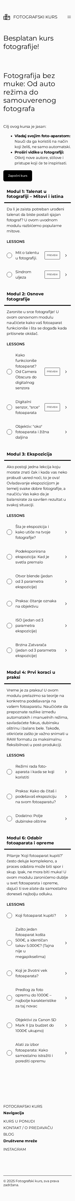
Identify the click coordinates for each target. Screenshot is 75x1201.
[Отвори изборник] (69, 16)
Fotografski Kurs (35, 16)
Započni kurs (17, 176)
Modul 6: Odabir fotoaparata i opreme (30, 840)
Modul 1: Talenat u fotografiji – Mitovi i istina (35, 194)
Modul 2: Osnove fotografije (25, 296)
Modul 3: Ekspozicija (29, 454)
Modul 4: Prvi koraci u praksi (31, 675)
